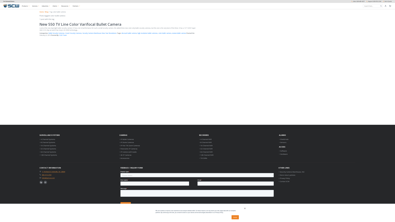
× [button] (245, 208)
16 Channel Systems (48, 146)
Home (42, 12)
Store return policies (287, 175)
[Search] (381, 6)
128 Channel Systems (49, 155)
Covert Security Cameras (73, 33)
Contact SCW (284, 181)
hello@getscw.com (48, 178)
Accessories (125, 158)
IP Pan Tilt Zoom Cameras (130, 146)
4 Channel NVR (206, 139)
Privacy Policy (285, 178)
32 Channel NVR (206, 149)
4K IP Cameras (126, 155)
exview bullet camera (179, 33)
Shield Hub (284, 139)
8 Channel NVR (206, 142)
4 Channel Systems (48, 139)
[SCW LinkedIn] (41, 182)
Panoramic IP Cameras (129, 149)
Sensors (283, 142)
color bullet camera (164, 33)
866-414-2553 (46, 175)
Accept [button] (235, 217)
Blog (46, 12)
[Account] (385, 6)
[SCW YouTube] (45, 182)
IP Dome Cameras (127, 142)
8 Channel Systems (48, 142)
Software (283, 151)
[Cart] (390, 6)
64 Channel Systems (48, 152)
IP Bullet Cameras (127, 139)
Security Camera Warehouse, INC (292, 172)
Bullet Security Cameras (56, 33)
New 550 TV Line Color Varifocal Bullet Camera (80, 24)
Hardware (284, 154)
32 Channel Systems (48, 149)
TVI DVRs (203, 158)
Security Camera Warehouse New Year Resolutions (99, 33)
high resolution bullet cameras (148, 33)
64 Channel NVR (206, 152)
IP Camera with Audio (129, 152)
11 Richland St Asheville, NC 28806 (53, 172)
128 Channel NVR (206, 155)
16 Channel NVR (206, 146)
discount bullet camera (129, 33)
